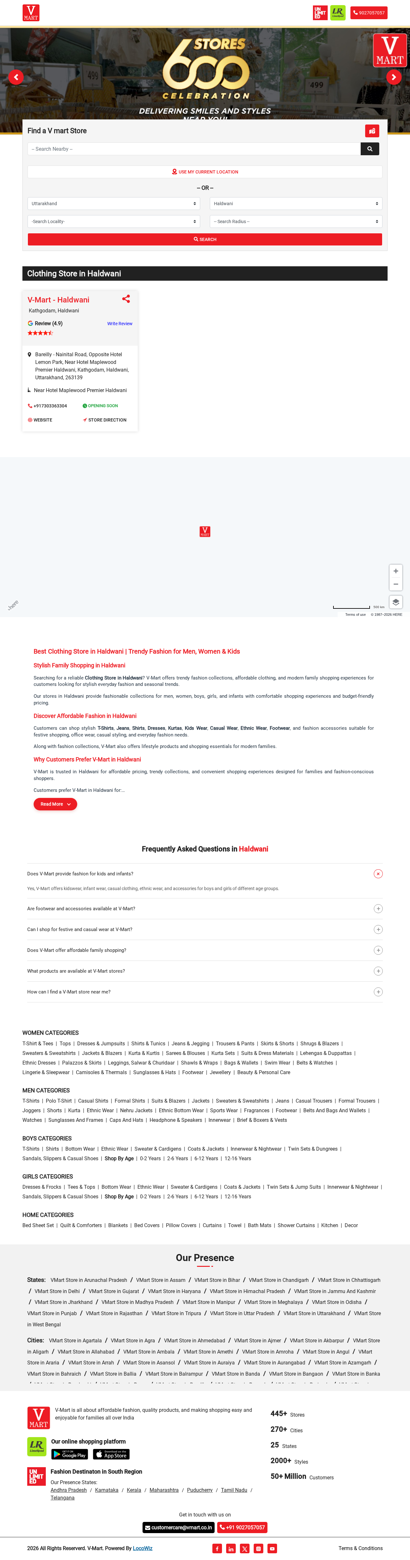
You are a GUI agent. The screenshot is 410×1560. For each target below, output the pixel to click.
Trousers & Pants (235, 1044)
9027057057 (372, 12)
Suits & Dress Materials (267, 1053)
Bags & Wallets (241, 1063)
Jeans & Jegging (190, 1044)
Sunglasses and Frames (75, 1120)
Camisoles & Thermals (101, 1072)
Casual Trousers (314, 1101)
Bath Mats (259, 1225)
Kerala (134, 1490)
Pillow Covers (181, 1225)
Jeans (282, 1101)
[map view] (372, 131)
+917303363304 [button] (50, 405)
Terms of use (355, 614)
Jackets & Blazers (102, 1053)
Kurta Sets (223, 1053)
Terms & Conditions (361, 1548)
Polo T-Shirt (59, 1101)
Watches (32, 1120)
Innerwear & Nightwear (256, 1149)
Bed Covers (147, 1225)
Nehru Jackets (136, 1110)
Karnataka (107, 1490)
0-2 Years (150, 1158)
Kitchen (329, 1225)
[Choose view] (396, 602)
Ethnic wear (100, 1110)
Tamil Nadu (234, 1490)
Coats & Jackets (206, 1149)
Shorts (54, 1110)
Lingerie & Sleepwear (46, 1072)
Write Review (120, 323)
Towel (235, 1225)
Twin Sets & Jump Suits (294, 1187)
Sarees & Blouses (185, 1053)
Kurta (74, 1110)
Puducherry (200, 1490)
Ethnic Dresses (39, 1063)
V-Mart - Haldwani (58, 299)
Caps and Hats (126, 1120)
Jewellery (220, 1072)
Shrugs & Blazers (319, 1044)
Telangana (63, 1498)
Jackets (200, 1101)
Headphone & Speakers (176, 1120)
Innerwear (220, 1120)
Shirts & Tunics (148, 1044)
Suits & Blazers (168, 1101)
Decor (351, 1225)
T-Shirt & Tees (37, 1044)
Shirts (52, 1149)
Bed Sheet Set (38, 1225)
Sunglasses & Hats (154, 1072)
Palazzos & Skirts (82, 1063)
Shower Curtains (296, 1225)
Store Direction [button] (107, 419)
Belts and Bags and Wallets (334, 1110)
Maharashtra (164, 1490)
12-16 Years (238, 1158)
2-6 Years (177, 1158)
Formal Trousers (357, 1101)
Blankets (118, 1225)
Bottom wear (80, 1149)
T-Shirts (30, 1101)
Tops (65, 1044)
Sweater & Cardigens (158, 1149)
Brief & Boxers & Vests (262, 1120)
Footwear (192, 1072)
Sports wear (224, 1110)
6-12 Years (206, 1158)
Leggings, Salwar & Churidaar (141, 1063)
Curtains (212, 1225)
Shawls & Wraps (199, 1063)
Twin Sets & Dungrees (313, 1149)
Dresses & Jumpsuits (101, 1044)
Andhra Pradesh (69, 1490)
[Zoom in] (396, 571)
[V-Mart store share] (127, 300)
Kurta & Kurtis (144, 1053)
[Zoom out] (396, 584)
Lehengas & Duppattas (326, 1053)
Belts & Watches (315, 1063)
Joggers (31, 1110)
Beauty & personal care (263, 1072)
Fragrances (256, 1110)
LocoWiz (142, 1548)
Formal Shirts (130, 1101)
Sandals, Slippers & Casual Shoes (60, 1158)
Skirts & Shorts (277, 1044)
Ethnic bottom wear (181, 1110)
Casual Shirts (93, 1101)
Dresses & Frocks (41, 1187)
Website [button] (43, 419)
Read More (52, 804)
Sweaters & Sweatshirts (49, 1053)
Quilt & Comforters (81, 1225)
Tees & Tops (81, 1187)
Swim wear (277, 1063)
